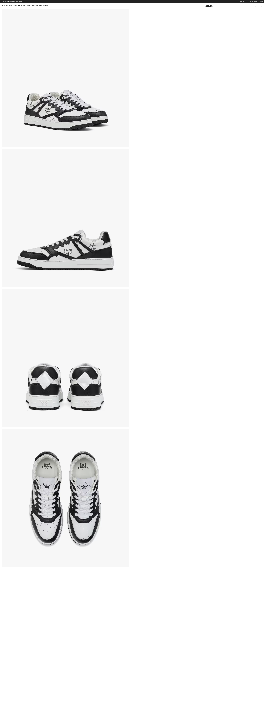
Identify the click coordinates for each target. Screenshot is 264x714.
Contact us (250, 1)
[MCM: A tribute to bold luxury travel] (209, 6)
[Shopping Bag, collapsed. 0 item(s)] (261, 6)
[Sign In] (256, 6)
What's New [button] (5, 5)
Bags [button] (10, 5)
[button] (65, 78)
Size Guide (157, 20)
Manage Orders (242, 1)
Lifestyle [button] (28, 5)
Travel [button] (23, 5)
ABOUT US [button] (45, 5)
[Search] (253, 6)
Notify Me (196, 25)
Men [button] (19, 5)
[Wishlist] (259, 6)
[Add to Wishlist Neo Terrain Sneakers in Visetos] (237, 10)
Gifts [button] (40, 5)
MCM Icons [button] (35, 5)
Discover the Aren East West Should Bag (14, 1)
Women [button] (15, 5)
